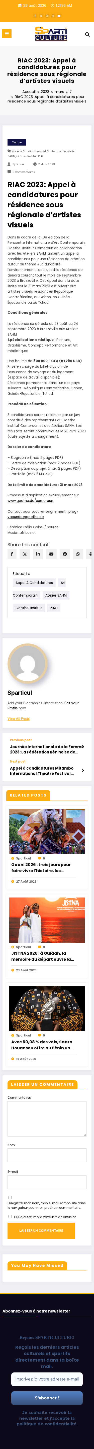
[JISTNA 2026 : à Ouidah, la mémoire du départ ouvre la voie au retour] (47, 920)
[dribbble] (47, 16)
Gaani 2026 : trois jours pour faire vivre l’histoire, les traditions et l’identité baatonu (41, 868)
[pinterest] (65, 554)
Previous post (21, 740)
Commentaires (19, 1097)
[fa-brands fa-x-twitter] (41, 16)
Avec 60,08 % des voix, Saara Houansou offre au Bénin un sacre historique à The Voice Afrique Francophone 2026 (41, 1045)
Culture (17, 142)
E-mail (13, 1171)
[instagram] (53, 16)
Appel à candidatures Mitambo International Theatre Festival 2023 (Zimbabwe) (41, 771)
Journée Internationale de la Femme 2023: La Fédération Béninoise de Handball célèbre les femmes (47, 749)
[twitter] (25, 554)
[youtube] (59, 16)
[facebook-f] (35, 16)
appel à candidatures (26, 151)
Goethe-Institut (27, 156)
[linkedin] (38, 554)
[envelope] (51, 554)
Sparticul (19, 164)
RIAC (41, 156)
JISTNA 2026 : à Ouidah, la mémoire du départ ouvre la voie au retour (41, 956)
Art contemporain (54, 151)
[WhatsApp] (78, 554)
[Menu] (7, 33)
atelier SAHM (56, 595)
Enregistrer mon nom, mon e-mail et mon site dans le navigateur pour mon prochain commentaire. (47, 1205)
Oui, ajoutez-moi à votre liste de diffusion (44, 1217)
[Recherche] (87, 34)
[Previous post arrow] (83, 747)
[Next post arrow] (83, 771)
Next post (18, 761)
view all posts (19, 718)
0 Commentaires (24, 172)
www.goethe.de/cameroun (30, 500)
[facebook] (12, 554)
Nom (11, 1145)
